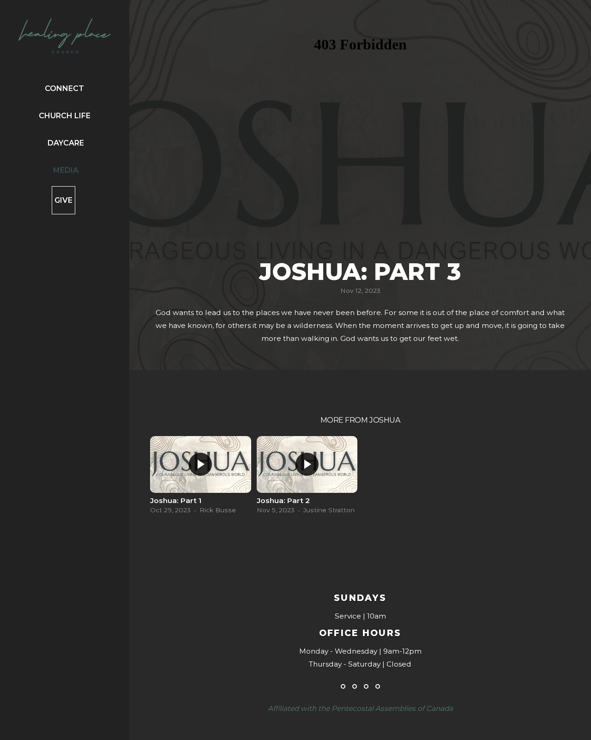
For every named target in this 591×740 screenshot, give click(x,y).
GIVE (63, 200)
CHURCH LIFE (65, 115)
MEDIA (65, 170)
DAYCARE (66, 143)
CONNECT (65, 88)
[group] (200, 477)
